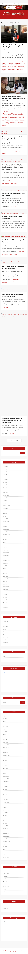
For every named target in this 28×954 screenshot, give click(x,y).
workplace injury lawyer (11, 123)
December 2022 (6, 555)
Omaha (15, 254)
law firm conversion (18, 63)
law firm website (21, 66)
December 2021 (6, 584)
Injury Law (5, 631)
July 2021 (5, 597)
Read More (5, 60)
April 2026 (5, 474)
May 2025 (5, 487)
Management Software (6, 151)
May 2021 (5, 602)
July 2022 (5, 565)
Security (4, 639)
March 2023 (5, 550)
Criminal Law (5, 626)
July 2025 (5, 482)
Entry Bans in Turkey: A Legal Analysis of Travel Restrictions (13, 267)
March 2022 (5, 576)
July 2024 (5, 510)
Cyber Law (5, 629)
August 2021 (5, 594)
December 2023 (6, 526)
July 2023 (5, 539)
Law (3, 634)
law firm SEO (12, 64)
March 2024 (5, 518)
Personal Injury (6, 637)
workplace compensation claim (10, 122)
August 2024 (5, 508)
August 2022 (5, 563)
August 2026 (5, 466)
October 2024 (5, 503)
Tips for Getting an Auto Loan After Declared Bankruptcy (13, 295)
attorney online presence (7, 61)
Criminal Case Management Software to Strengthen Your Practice (13, 138)
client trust (11, 63)
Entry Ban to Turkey (6, 280)
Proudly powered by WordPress (8, 950)
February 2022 (6, 578)
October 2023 (5, 531)
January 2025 (5, 497)
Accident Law (5, 621)
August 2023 (5, 537)
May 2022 (5, 571)
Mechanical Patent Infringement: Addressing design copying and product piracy (12, 420)
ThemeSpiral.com (14, 951)
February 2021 (6, 607)
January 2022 (5, 581)
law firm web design (12, 66)
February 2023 (6, 552)
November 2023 (6, 529)
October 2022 (5, 558)
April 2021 (5, 604)
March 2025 (5, 492)
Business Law (5, 624)
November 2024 (6, 500)
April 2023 (5, 547)
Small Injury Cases (14, 183)
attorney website (17, 61)
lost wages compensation (18, 114)
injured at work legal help (19, 113)
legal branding (15, 67)
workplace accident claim (20, 120)
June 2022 (5, 568)
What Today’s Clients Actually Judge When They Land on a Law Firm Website (13, 47)
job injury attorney (7, 114)
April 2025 (5, 490)
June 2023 (5, 542)
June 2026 (5, 471)
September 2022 (6, 560)
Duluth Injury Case (5, 181)
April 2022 (5, 573)
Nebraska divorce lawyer (17, 252)
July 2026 (5, 469)
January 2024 (5, 524)
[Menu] (2, 1)
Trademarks (5, 642)
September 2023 (6, 534)
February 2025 (6, 495)
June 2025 (5, 484)
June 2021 (5, 599)
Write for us (5, 658)
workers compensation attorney (17, 119)
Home (4, 656)
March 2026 (5, 477)
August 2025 (5, 479)
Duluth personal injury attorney (17, 181)
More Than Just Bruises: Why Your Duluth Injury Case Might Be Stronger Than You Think (13, 167)
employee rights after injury (7, 113)
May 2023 (5, 544)
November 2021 (6, 586)
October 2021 (5, 589)
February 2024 (6, 521)
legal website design (12, 69)
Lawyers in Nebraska (6, 252)
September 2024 (6, 505)
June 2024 (5, 513)
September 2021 (6, 591)
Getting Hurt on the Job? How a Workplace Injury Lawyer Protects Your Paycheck (14, 98)
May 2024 (5, 516)
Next (17, 440)
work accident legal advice (15, 117)
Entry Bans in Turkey (16, 280)
